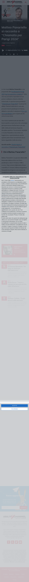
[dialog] (14, 378)
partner (12, 180)
